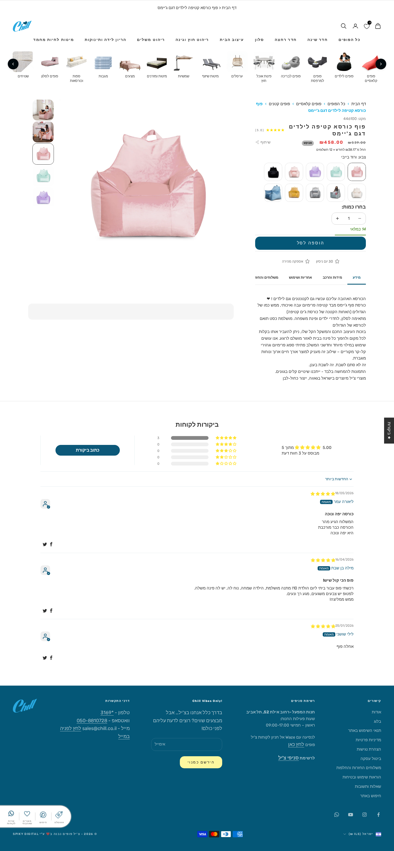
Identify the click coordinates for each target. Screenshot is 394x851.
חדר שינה (317, 39)
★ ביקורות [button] (389, 430)
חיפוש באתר (370, 795)
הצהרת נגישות (369, 749)
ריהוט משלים (151, 39)
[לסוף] (13, 64)
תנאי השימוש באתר (364, 730)
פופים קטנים (279, 103)
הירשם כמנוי (201, 762)
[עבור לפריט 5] (43, 198)
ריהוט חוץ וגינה (192, 39)
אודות (376, 712)
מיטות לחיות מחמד (53, 39)
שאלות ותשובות (368, 786)
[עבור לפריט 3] (43, 154)
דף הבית (229, 7)
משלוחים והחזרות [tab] (264, 277)
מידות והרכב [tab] (332, 277)
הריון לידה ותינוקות (105, 39)
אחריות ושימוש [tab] (300, 277)
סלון (259, 39)
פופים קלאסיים (308, 103)
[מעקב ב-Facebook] (378, 814)
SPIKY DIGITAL (26, 834)
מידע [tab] (356, 277)
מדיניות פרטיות (368, 739)
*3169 (107, 713)
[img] (323, 493)
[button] (226, 438)
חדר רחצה (286, 39)
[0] (366, 26)
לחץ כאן (296, 744)
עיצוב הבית (232, 39)
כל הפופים (350, 39)
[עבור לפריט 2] (43, 132)
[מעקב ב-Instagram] (364, 814)
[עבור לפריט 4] (43, 176)
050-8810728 (92, 721)
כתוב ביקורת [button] (87, 450)
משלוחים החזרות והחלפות (358, 767)
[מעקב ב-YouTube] (350, 814)
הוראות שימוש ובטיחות (362, 777)
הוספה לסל (310, 242)
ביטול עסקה (370, 758)
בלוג (377, 721)
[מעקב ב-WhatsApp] (336, 814)
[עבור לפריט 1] (43, 110)
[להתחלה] (381, 64)
